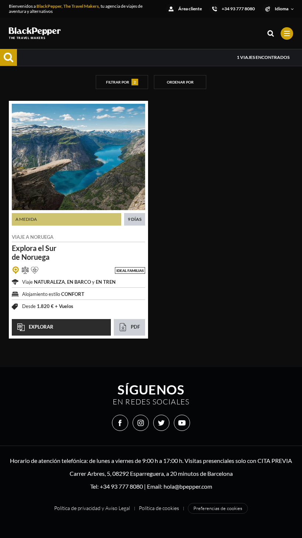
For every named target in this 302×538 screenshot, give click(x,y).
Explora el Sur (34, 252)
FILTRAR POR (121, 82)
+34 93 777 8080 (121, 486)
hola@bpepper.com (188, 486)
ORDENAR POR (180, 82)
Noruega (41, 237)
